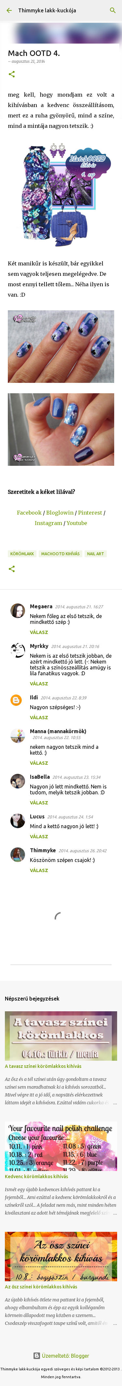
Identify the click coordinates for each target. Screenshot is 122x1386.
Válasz (39, 632)
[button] (12, 74)
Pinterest (90, 512)
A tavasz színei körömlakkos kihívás (43, 1066)
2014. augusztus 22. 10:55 (56, 737)
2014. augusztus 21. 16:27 (79, 606)
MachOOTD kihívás (60, 554)
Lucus (37, 816)
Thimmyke (43, 850)
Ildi (34, 697)
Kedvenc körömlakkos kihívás (36, 1176)
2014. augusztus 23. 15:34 (76, 777)
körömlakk (22, 554)
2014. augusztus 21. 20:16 (75, 646)
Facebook (29, 512)
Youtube (77, 523)
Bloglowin (60, 512)
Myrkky (39, 646)
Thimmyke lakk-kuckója (47, 10)
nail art (95, 554)
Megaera (41, 606)
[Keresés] (113, 10)
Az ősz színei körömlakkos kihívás (41, 1286)
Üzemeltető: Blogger (65, 1356)
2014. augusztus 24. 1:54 (70, 816)
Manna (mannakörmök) (58, 731)
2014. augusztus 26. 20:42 (82, 850)
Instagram (48, 523)
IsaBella (40, 777)
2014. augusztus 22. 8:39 (63, 697)
